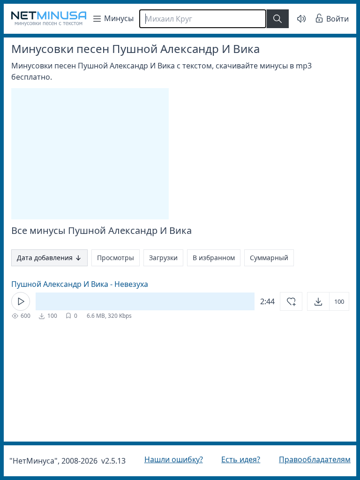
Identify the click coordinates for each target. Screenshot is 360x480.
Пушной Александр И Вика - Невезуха (79, 284)
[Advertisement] (90, 153)
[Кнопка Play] (20, 301)
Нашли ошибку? (171, 459)
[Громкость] (294, 19)
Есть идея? (236, 459)
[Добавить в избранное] (284, 301)
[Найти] (277, 18)
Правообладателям (308, 459)
